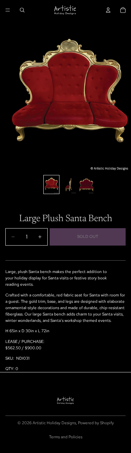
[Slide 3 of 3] (86, 184)
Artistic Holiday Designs (54, 423)
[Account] (108, 10)
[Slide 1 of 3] (51, 184)
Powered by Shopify (96, 423)
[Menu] (7, 10)
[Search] (22, 10)
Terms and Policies (65, 437)
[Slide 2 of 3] (68, 184)
